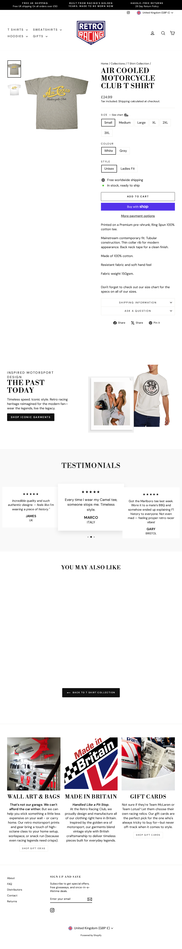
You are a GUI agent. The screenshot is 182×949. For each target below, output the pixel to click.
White (108, 151)
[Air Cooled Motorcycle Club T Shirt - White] (24, 658)
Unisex (109, 168)
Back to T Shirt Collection (93, 692)
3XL (107, 133)
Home (104, 63)
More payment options (138, 216)
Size (112, 114)
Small (108, 122)
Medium (125, 122)
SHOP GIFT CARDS (148, 835)
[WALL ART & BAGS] (33, 763)
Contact (12, 895)
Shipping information (138, 302)
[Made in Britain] (91, 763)
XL (154, 122)
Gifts (39, 36)
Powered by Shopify (91, 935)
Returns (12, 901)
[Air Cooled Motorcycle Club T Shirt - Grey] (29, 658)
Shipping (124, 101)
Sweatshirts (46, 30)
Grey (123, 151)
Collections (118, 63)
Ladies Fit (128, 168)
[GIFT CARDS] (148, 763)
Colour (107, 143)
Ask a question (138, 310)
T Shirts (16, 30)
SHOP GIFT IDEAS (33, 848)
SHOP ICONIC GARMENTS (31, 417)
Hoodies (16, 36)
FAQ (9, 884)
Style (105, 161)
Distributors (14, 889)
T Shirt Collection (138, 63)
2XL (165, 122)
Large (141, 122)
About (11, 878)
